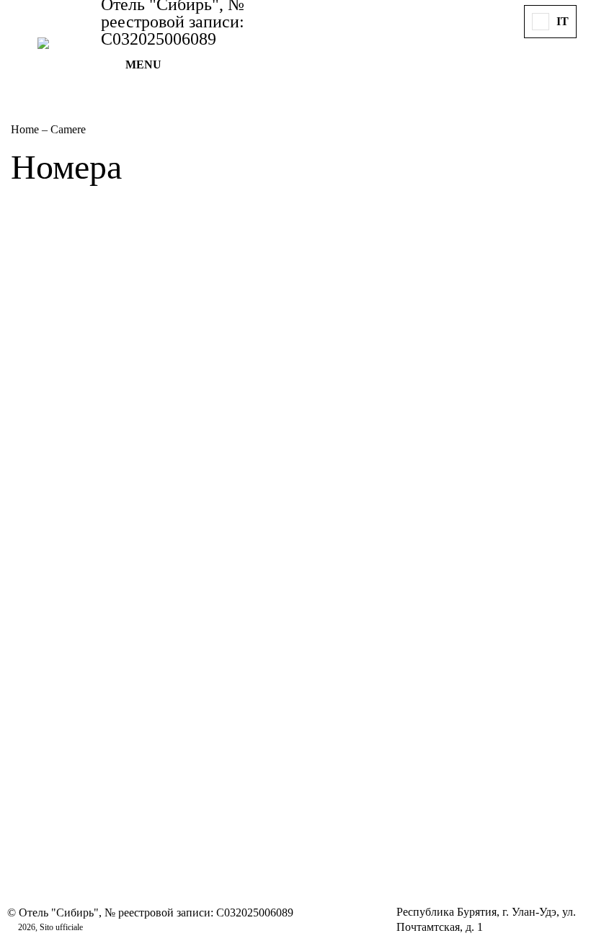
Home (26, 129)
